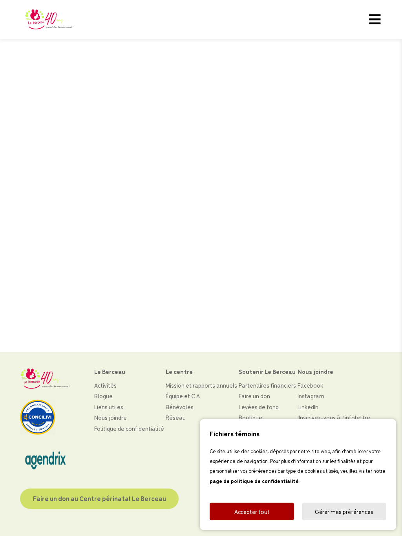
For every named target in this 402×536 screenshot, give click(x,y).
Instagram (311, 396)
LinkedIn (308, 407)
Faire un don (254, 396)
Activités (105, 385)
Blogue (103, 396)
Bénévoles (180, 407)
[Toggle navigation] (374, 20)
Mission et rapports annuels (201, 385)
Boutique (250, 417)
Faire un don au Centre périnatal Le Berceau (99, 498)
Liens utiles (108, 407)
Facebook (310, 385)
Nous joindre (110, 417)
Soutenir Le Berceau (267, 371)
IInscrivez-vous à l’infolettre (334, 417)
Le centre (179, 371)
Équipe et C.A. (183, 396)
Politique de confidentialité (129, 428)
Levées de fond (259, 407)
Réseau (176, 417)
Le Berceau (109, 371)
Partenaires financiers (267, 385)
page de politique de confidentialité (254, 481)
